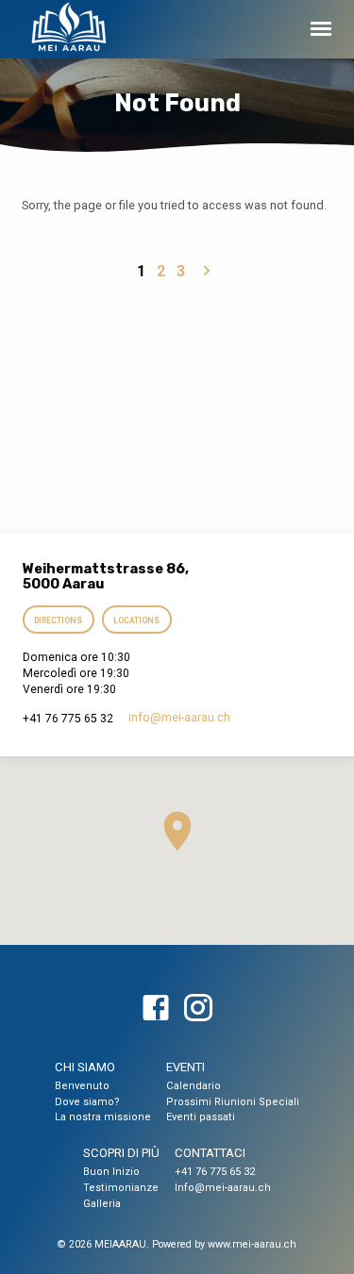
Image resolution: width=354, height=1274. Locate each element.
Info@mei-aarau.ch (223, 1188)
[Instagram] (198, 1009)
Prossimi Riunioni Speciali (232, 1102)
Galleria (102, 1204)
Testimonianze (121, 1188)
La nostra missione (103, 1117)
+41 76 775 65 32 (215, 1172)
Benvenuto (82, 1086)
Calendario (193, 1086)
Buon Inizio (111, 1172)
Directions (59, 620)
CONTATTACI (210, 1153)
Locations (136, 620)
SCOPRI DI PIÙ (121, 1153)
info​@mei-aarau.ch (179, 717)
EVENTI (185, 1067)
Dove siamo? (87, 1102)
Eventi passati (200, 1117)
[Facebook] (156, 1009)
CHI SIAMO (85, 1067)
